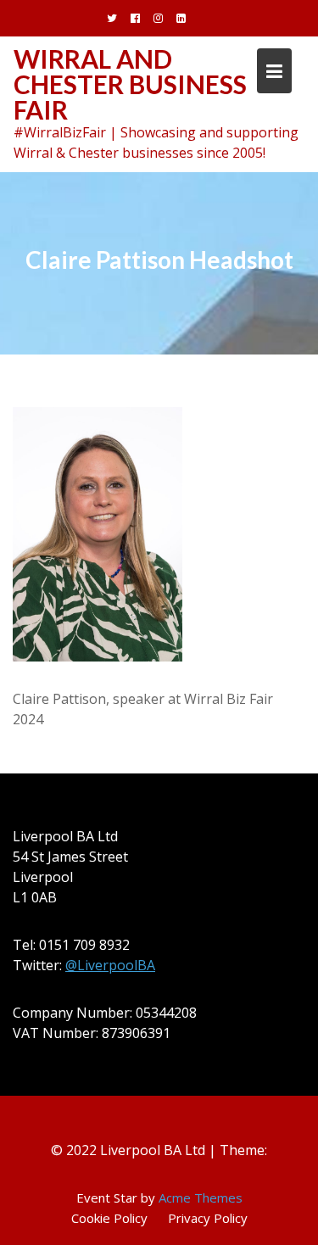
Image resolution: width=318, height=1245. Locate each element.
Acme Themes (201, 1197)
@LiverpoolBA (110, 965)
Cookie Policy (109, 1217)
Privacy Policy (208, 1217)
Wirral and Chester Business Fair (130, 84)
